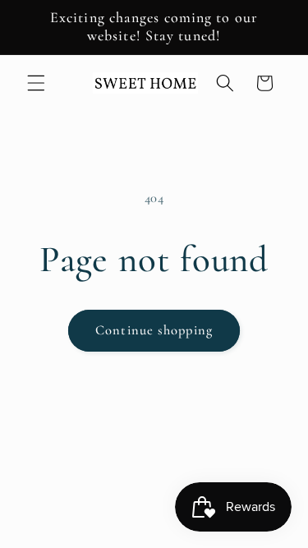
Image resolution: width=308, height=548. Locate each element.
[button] (36, 83)
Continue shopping (154, 330)
